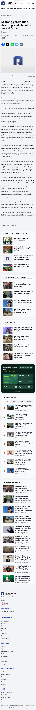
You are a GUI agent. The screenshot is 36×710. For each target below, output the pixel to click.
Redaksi (3, 684)
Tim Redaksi (9, 707)
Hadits (3, 654)
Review (3, 677)
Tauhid (3, 646)
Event (3, 700)
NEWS (3, 8)
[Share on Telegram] (17, 44)
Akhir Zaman (5, 659)
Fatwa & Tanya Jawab (7, 651)
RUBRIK (33, 8)
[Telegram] (13, 611)
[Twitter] (2, 611)
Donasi (14, 707)
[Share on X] (7, 44)
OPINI (28, 8)
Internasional (5, 621)
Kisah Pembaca (5, 697)
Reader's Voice (5, 695)
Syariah (3, 649)
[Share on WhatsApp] (12, 44)
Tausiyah (3, 664)
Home (3, 15)
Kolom (3, 682)
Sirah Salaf (4, 661)
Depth (3, 626)
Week (14, 401)
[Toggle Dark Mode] (33, 3)
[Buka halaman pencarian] (29, 3)
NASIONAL (9, 8)
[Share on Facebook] (3, 44)
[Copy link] (21, 44)
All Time (29, 401)
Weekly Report (5, 638)
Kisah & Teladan (5, 674)
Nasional (3, 623)
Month (21, 401)
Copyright (26, 707)
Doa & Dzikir (4, 656)
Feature (3, 628)
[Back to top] (32, 706)
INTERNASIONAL (19, 8)
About (2, 707)
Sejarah (3, 679)
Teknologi (4, 633)
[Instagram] (8, 611)
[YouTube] (11, 611)
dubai (14, 225)
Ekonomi (3, 636)
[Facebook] (5, 611)
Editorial (3, 631)
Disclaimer (20, 707)
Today (6, 401)
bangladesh (5, 225)
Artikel (3, 672)
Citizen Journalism (6, 692)
